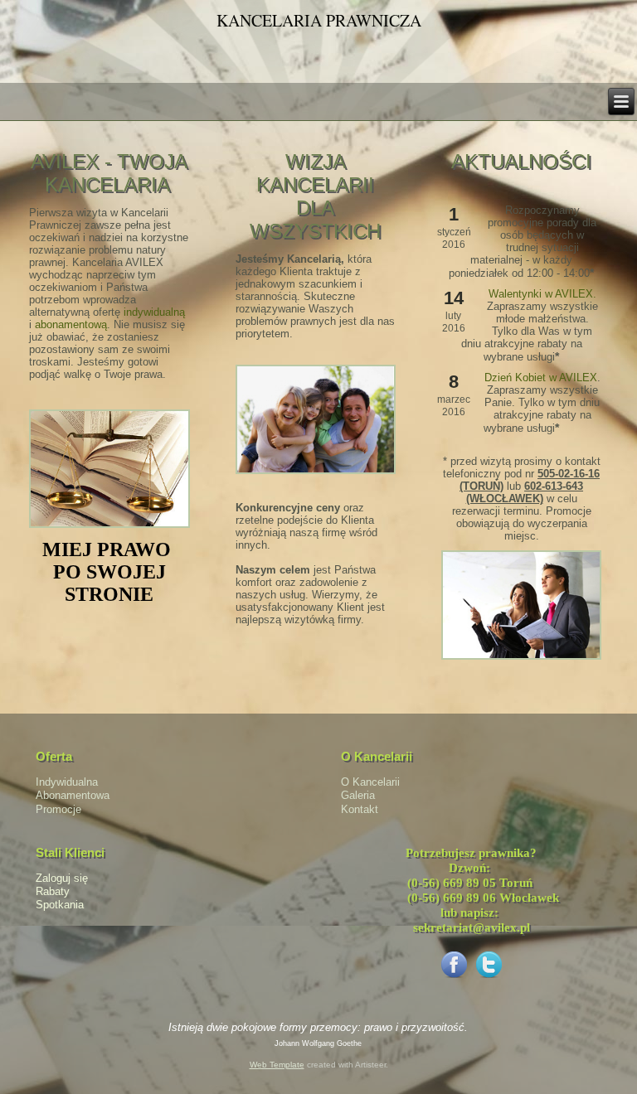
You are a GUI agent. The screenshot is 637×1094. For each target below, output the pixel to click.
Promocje (58, 809)
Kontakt (359, 809)
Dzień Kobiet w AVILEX (540, 377)
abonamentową (71, 324)
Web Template (277, 1064)
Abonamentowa (72, 795)
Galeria (358, 795)
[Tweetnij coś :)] (488, 978)
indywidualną (154, 312)
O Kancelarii (370, 782)
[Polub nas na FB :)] (453, 978)
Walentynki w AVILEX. (542, 294)
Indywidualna (67, 782)
